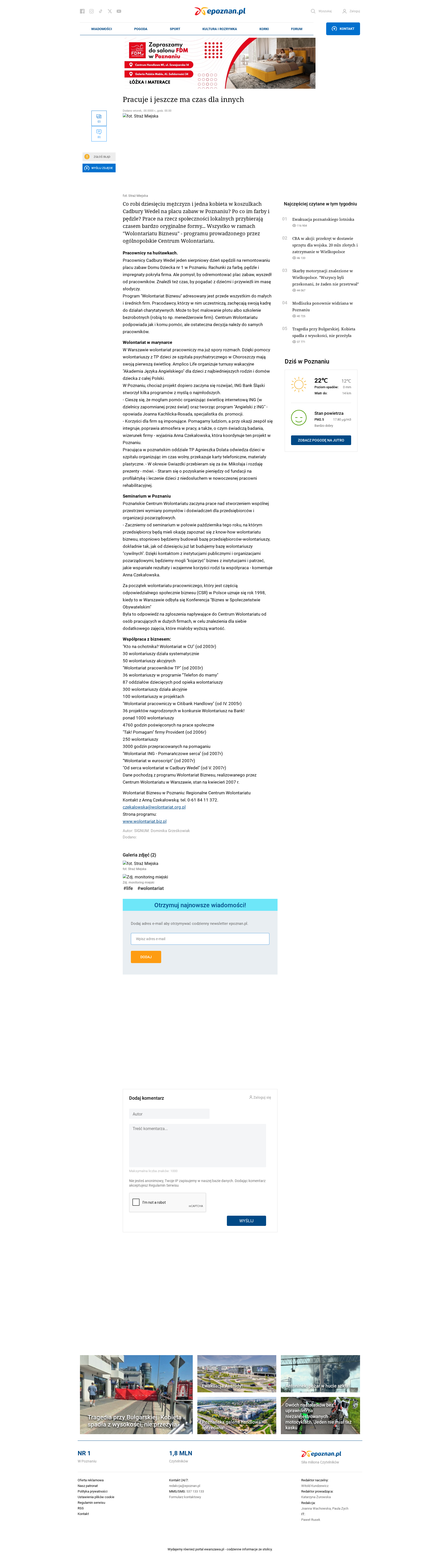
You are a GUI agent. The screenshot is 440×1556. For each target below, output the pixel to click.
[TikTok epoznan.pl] (100, 11)
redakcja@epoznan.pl (184, 1486)
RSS (81, 1508)
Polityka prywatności (92, 1491)
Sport (175, 29)
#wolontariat (151, 888)
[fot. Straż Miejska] (200, 152)
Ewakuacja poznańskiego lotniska (323, 219)
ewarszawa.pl (214, 1549)
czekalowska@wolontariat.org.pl (154, 807)
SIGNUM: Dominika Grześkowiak (162, 830)
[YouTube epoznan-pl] (119, 11)
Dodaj (146, 957)
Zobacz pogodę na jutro (321, 440)
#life (128, 888)
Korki (264, 29)
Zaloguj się (262, 1097)
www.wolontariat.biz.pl (145, 821)
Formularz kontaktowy (185, 1497)
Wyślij (246, 1220)
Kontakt (347, 29)
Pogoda (140, 29)
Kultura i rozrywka (219, 29)
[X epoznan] (109, 11)
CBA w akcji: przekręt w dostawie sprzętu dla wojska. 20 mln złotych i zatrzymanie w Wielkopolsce (325, 245)
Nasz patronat (88, 1486)
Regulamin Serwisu (164, 1185)
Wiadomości (101, 29)
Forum (296, 29)
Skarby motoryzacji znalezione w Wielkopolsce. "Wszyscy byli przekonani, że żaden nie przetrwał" (325, 277)
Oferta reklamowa (91, 1480)
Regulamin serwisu (91, 1502)
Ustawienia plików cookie (96, 1497)
